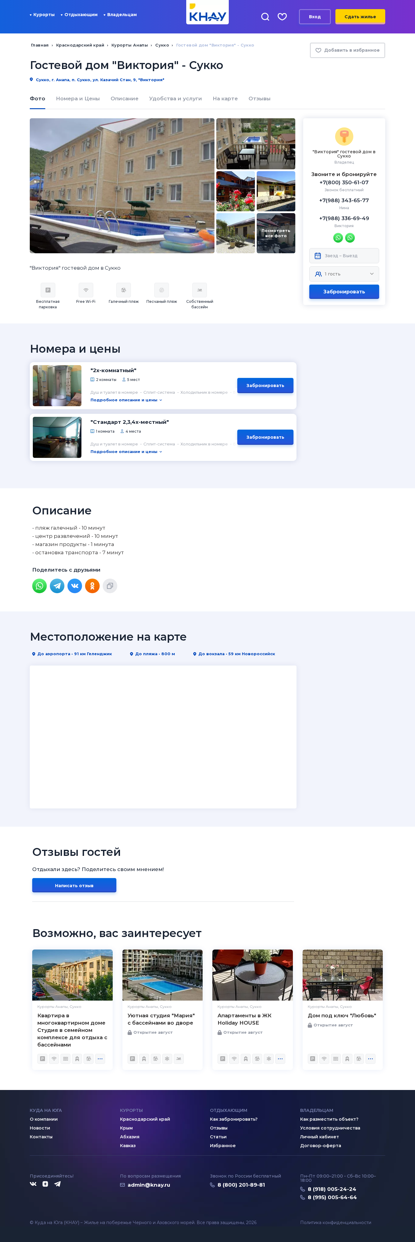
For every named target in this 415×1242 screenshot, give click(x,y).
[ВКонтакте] (74, 586)
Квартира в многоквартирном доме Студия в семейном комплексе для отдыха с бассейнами (72, 1030)
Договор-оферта (320, 1145)
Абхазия (129, 1137)
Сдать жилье (360, 16)
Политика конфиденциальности (335, 1222)
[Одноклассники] (92, 586)
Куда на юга (46, 1110)
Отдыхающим (81, 14)
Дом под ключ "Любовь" (342, 1015)
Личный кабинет (319, 1137)
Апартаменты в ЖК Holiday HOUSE (245, 1019)
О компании (44, 1119)
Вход (315, 16)
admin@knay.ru (149, 1185)
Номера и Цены (78, 98)
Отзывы (260, 98)
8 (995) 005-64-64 (332, 1197)
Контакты (41, 1137)
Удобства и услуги (175, 98)
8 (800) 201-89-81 (241, 1185)
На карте (225, 98)
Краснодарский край (145, 1119)
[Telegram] (57, 586)
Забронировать (344, 292)
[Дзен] (45, 1184)
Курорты (44, 14)
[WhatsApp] (39, 586)
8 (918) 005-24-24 (332, 1189)
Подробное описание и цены (124, 399)
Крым (126, 1128)
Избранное (223, 1145)
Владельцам (122, 14)
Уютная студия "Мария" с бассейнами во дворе (161, 1019)
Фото (37, 98)
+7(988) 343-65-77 (344, 200)
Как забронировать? (234, 1119)
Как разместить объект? (329, 1119)
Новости (40, 1128)
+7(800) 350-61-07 (344, 182)
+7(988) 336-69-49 (344, 218)
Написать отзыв (74, 885)
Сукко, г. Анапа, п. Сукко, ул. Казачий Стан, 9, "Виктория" (99, 79)
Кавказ (127, 1145)
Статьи (218, 1137)
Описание (125, 98)
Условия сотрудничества (330, 1128)
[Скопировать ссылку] (110, 586)
